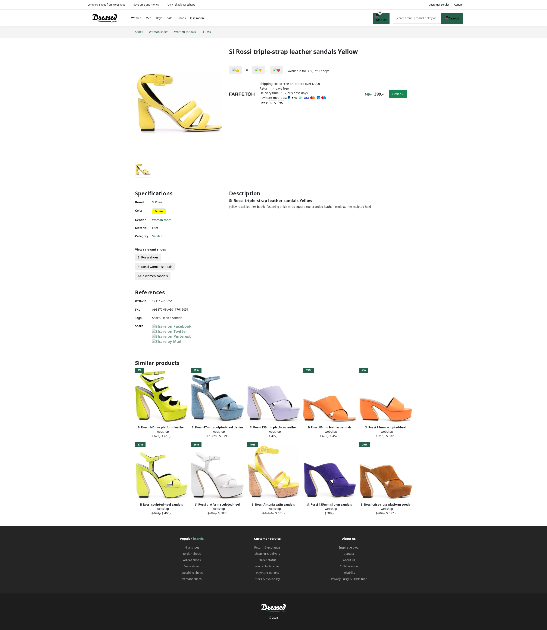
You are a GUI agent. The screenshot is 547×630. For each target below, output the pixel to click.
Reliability (349, 573)
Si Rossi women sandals (155, 267)
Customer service (439, 4)
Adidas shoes (192, 560)
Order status (267, 560)
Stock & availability (267, 579)
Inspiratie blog (349, 547)
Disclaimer (360, 579)
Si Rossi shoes (148, 257)
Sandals (157, 236)
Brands (181, 18)
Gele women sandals (153, 276)
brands (198, 539)
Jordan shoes (192, 554)
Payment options (267, 573)
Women (136, 18)
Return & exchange (267, 547)
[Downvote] (258, 70)
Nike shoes (192, 547)
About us (349, 560)
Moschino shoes (192, 573)
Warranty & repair (267, 566)
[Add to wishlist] (276, 70)
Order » (397, 94)
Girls (169, 18)
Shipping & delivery (267, 554)
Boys (159, 18)
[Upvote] (235, 70)
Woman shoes (161, 220)
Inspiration (197, 18)
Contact (458, 4)
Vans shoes (191, 566)
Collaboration (349, 566)
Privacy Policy (340, 579)
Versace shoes (191, 579)
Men (148, 18)
